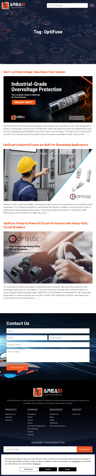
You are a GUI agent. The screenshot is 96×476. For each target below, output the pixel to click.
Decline (48, 469)
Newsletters (54, 414)
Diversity (31, 434)
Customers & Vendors (57, 426)
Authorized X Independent (37, 426)
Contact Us (76, 414)
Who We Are (32, 414)
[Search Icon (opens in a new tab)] (49, 5)
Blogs (52, 417)
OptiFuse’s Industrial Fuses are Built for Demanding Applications (46, 144)
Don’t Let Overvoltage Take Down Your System (34, 72)
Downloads (54, 423)
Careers (30, 432)
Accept (67, 469)
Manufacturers (10, 414)
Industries (8, 417)
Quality (30, 423)
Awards (30, 420)
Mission (30, 417)
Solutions (8, 420)
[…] (86, 134)
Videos (52, 420)
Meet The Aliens (33, 429)
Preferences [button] (36, 464)
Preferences (28, 469)
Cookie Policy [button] (76, 461)
